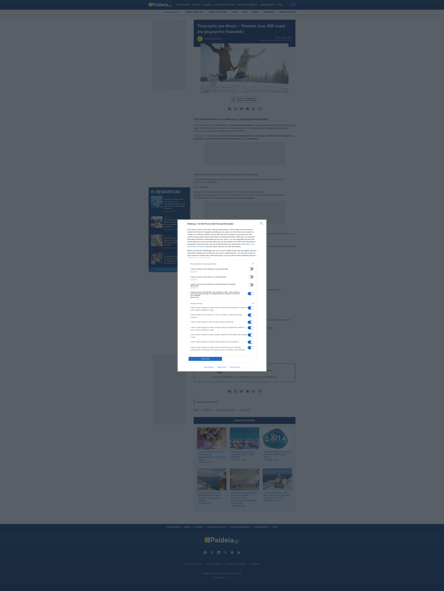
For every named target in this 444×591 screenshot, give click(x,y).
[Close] (262, 224)
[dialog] (222, 295)
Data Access (222, 367)
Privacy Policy (235, 367)
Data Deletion (209, 367)
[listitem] (222, 264)
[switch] (251, 268)
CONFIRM (205, 359)
